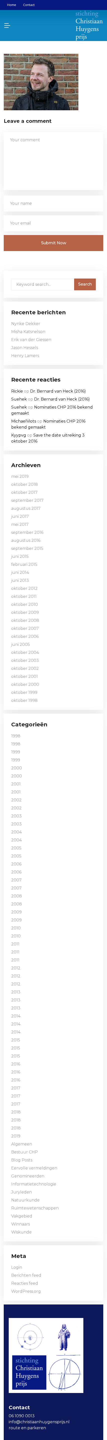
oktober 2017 (24, 492)
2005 (16, 848)
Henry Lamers (25, 355)
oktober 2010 (24, 604)
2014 (15, 1016)
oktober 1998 (24, 700)
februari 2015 (24, 564)
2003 (16, 816)
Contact (29, 5)
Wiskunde (21, 1232)
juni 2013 (20, 580)
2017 (15, 1088)
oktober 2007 (25, 628)
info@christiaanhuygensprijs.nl (39, 1421)
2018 (16, 1112)
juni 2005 (20, 644)
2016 (15, 1064)
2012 (15, 968)
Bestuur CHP (24, 1152)
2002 (16, 800)
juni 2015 (20, 556)
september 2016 (27, 532)
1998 (15, 736)
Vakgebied (21, 1216)
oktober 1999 (24, 692)
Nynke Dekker (25, 323)
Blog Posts (21, 1160)
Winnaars (20, 1224)
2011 (15, 944)
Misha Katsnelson (28, 331)
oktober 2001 (24, 676)
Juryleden (21, 1192)
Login (16, 1267)
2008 (16, 896)
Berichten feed (26, 1275)
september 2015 (27, 548)
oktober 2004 (25, 652)
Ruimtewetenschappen (35, 1208)
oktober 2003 (25, 660)
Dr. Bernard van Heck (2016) (58, 391)
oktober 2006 (25, 636)
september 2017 (27, 500)
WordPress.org (26, 1291)
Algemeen (21, 1144)
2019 (15, 1136)
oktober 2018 (24, 484)
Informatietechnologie (33, 1184)
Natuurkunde (25, 1200)
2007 (16, 880)
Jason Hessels (24, 347)
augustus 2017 (26, 508)
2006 (16, 864)
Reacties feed (24, 1283)
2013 (15, 992)
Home (11, 5)
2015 (15, 1040)
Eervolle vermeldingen (34, 1168)
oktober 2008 (25, 620)
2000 (16, 768)
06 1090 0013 (22, 1415)
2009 (16, 912)
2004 (16, 832)
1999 (15, 752)
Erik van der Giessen (31, 339)
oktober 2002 (25, 668)
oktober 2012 (24, 588)
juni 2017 (20, 516)
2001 (16, 784)
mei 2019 (20, 476)
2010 (16, 928)
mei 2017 (20, 524)
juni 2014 (20, 572)
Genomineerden (27, 1176)
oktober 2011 (24, 596)
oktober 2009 (25, 612)
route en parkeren (27, 1427)
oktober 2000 (25, 684)
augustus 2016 (25, 540)
